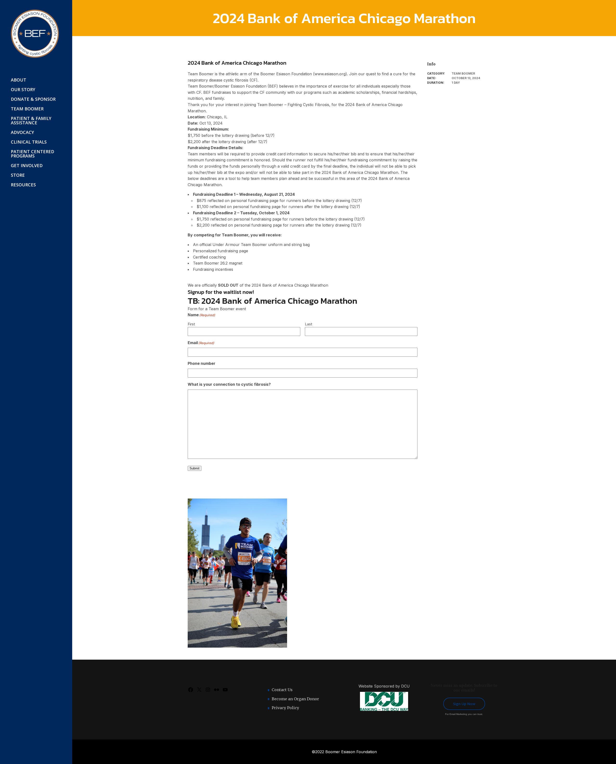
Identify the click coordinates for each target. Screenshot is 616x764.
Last (308, 324)
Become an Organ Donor (295, 698)
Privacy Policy (285, 707)
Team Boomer (463, 73)
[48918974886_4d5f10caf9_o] (237, 573)
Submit (194, 468)
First (191, 324)
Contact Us (282, 689)
